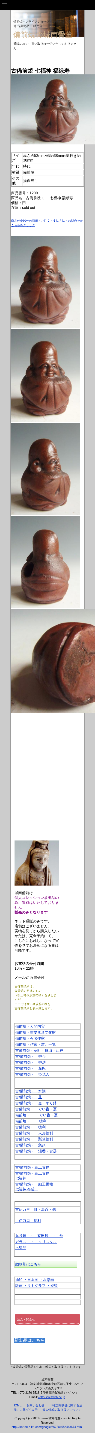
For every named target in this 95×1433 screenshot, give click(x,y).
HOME (17, 1405)
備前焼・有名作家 (30, 1038)
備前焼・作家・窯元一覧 (35, 1044)
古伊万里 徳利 (28, 1221)
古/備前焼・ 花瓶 (30, 1068)
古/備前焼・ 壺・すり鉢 (36, 1103)
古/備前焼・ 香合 (30, 1056)
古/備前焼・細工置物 (32, 1167)
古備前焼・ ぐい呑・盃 (36, 1109)
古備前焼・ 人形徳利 (34, 1133)
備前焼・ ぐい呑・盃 (36, 1115)
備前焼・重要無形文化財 (35, 1032)
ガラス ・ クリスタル (36, 1242)
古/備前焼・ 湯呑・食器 (36, 1151)
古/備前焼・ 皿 (28, 1097)
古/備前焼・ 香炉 (30, 1062)
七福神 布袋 (26, 1189)
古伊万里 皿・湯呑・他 (35, 1209)
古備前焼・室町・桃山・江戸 (39, 1050)
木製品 (20, 1248)
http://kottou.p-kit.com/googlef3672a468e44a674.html (47, 1427)
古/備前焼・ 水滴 (30, 1091)
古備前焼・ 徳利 (30, 1127)
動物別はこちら (27, 1264)
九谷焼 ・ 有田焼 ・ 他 (39, 1236)
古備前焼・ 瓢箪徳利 (34, 1139)
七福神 (20, 1178)
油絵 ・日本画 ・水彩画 (34, 1280)
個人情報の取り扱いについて (61, 1410)
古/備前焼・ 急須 (30, 1145)
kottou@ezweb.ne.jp (51, 1397)
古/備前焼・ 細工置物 (34, 1184)
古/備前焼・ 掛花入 (32, 1074)
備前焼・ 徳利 (31, 1121)
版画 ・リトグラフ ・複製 (36, 1286)
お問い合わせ (36, 1405)
